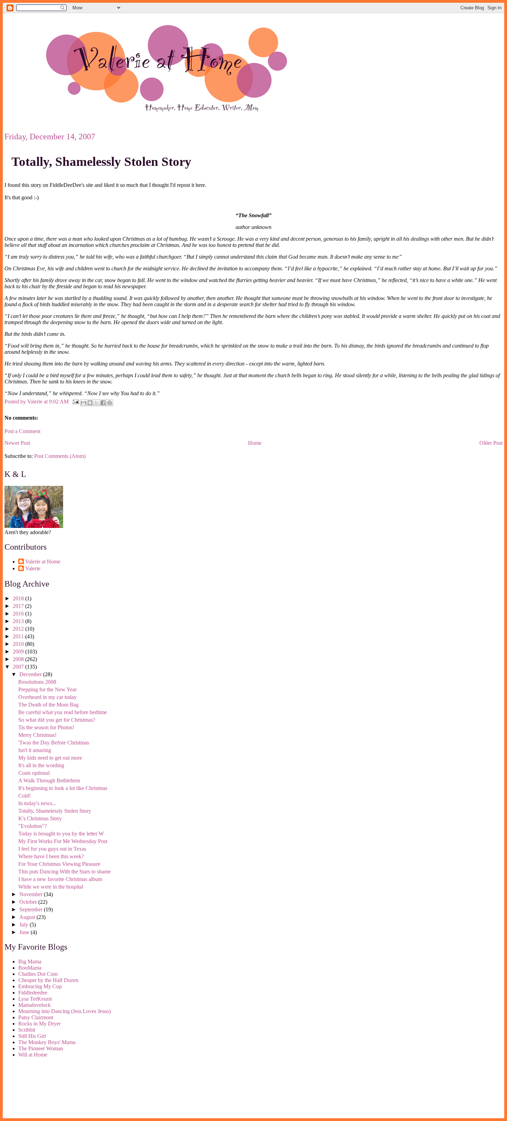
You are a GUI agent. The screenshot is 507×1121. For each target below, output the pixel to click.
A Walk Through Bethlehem (49, 780)
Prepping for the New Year (47, 689)
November (31, 894)
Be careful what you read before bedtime (62, 712)
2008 (19, 659)
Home (254, 443)
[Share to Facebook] (103, 402)
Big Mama (29, 961)
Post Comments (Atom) (60, 456)
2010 (19, 644)
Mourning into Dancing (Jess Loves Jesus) (64, 1011)
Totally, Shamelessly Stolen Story (101, 161)
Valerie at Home (42, 561)
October (28, 902)
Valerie (32, 568)
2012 (19, 629)
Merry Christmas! (37, 735)
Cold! (24, 796)
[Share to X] (96, 402)
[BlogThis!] (90, 402)
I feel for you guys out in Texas (52, 849)
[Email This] (83, 402)
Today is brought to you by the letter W (61, 834)
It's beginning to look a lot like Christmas (62, 788)
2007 (19, 667)
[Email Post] (75, 401)
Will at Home (32, 1055)
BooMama (29, 968)
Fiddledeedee (32, 992)
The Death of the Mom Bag (48, 705)
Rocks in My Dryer (39, 1024)
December (31, 674)
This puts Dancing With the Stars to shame (64, 871)
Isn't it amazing (34, 750)
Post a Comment (22, 431)
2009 (19, 651)
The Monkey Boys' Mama (47, 1042)
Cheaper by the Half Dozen (48, 980)
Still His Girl (32, 1036)
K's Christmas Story (40, 818)
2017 (19, 606)
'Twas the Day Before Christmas (53, 742)
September (31, 909)
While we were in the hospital (50, 887)
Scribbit (26, 1030)
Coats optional (34, 773)
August (28, 917)
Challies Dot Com (38, 974)
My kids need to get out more (50, 758)
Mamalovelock (34, 1005)
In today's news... (37, 803)
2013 (19, 621)
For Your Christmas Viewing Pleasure (59, 864)
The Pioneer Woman (40, 1048)
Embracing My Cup (40, 986)
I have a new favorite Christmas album (60, 879)
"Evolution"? (32, 826)
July (24, 925)
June (25, 932)
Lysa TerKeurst (35, 999)
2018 (19, 598)
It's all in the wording (41, 765)
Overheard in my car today (47, 697)
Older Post (491, 443)
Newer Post (17, 443)
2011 (19, 636)
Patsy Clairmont (35, 1017)
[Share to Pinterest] (109, 402)
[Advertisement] (35, 1089)
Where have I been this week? (51, 856)
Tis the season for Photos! (46, 727)
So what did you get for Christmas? (56, 720)
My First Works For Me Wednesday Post (62, 841)
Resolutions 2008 (37, 682)
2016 (19, 614)
